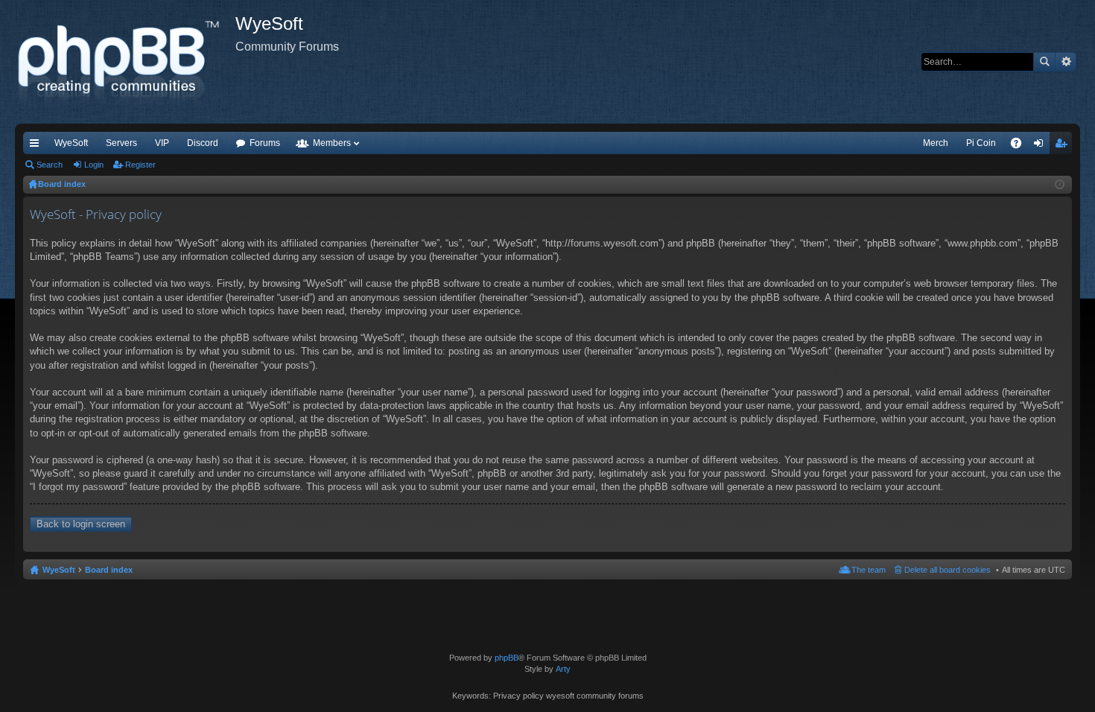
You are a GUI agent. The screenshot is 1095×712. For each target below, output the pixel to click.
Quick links (37, 146)
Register (140, 164)
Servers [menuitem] (121, 143)
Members (332, 143)
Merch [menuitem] (935, 143)
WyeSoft (71, 143)
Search (1044, 62)
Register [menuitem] (1064, 146)
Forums (265, 143)
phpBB (506, 657)
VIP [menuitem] (162, 143)
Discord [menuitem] (202, 143)
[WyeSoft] (125, 62)
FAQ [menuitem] (1021, 146)
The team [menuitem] (868, 569)
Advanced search (1066, 62)
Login (94, 164)
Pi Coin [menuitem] (981, 143)
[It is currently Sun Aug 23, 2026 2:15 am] (1059, 184)
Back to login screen (80, 524)
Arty (563, 668)
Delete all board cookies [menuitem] (947, 569)
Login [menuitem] (1041, 146)
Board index (109, 569)
